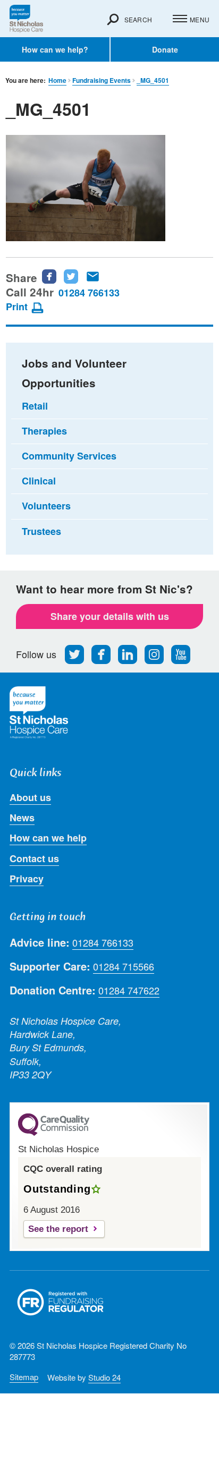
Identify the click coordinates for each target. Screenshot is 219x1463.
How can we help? (55, 49)
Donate (165, 49)
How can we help (48, 838)
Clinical (39, 481)
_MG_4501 (153, 80)
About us (30, 797)
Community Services (69, 456)
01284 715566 (123, 966)
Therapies (44, 431)
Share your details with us (109, 616)
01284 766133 (89, 293)
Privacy (27, 879)
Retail (35, 406)
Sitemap (24, 1376)
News (22, 817)
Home (57, 80)
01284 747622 (128, 990)
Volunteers (46, 506)
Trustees (41, 531)
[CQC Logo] (53, 1133)
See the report (58, 1229)
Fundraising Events (101, 80)
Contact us (34, 858)
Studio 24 (104, 1377)
